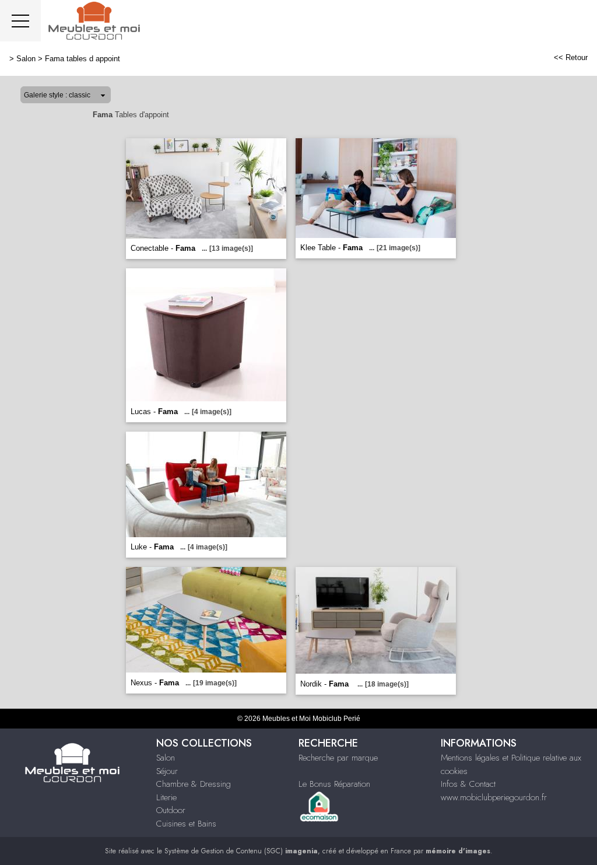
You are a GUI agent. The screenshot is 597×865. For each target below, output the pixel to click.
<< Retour (571, 57)
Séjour (167, 771)
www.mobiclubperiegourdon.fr (494, 797)
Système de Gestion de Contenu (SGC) (241, 851)
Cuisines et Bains (186, 823)
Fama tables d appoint (82, 58)
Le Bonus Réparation (334, 784)
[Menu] (20, 20)
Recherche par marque (338, 757)
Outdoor (170, 810)
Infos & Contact (468, 784)
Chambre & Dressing (193, 784)
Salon (26, 58)
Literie (166, 797)
